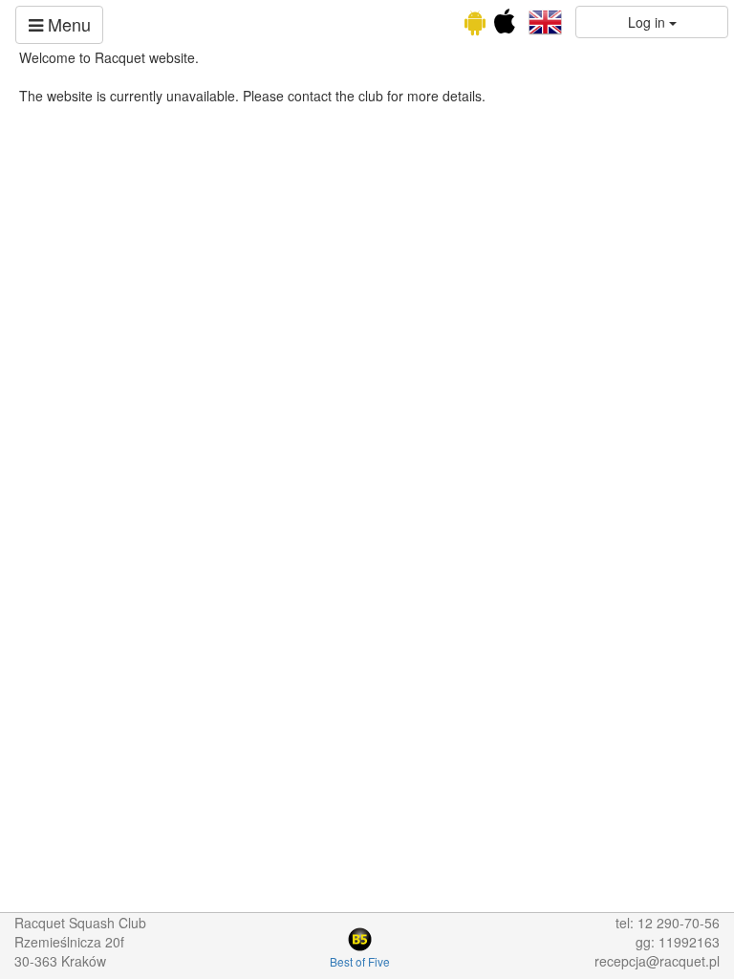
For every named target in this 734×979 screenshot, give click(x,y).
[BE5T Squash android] (475, 25)
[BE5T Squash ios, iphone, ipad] (504, 25)
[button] (545, 20)
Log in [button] (648, 22)
